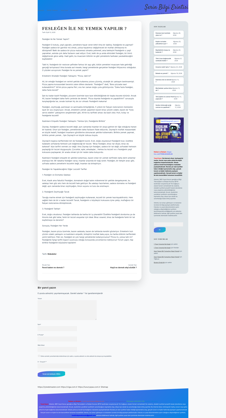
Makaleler (52, 254)
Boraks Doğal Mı (159, 262)
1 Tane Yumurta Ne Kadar (162, 244)
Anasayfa (41, 10)
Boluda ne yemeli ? (162, 73)
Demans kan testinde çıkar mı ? (163, 34)
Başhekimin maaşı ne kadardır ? (163, 51)
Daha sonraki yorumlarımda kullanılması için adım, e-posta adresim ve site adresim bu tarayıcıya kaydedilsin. (76, 356)
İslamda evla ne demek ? (163, 81)
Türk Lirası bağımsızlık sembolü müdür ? (163, 59)
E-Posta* (41, 335)
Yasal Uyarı (64, 10)
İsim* (39, 324)
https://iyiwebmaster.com (49, 387)
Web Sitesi (41, 345)
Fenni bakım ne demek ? (53, 267)
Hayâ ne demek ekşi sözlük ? (123, 267)
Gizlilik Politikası (52, 10)
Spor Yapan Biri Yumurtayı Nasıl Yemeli (166, 251)
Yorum (40, 298)
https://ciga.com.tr (69, 387)
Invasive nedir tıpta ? (163, 67)
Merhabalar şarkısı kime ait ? (164, 89)
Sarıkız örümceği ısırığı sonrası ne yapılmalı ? (163, 106)
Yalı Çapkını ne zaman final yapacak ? (165, 98)
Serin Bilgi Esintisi (166, 7)
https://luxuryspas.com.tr (89, 387)
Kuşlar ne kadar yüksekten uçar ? (161, 43)
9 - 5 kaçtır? (42, 362)
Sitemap (104, 387)
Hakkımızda (75, 10)
